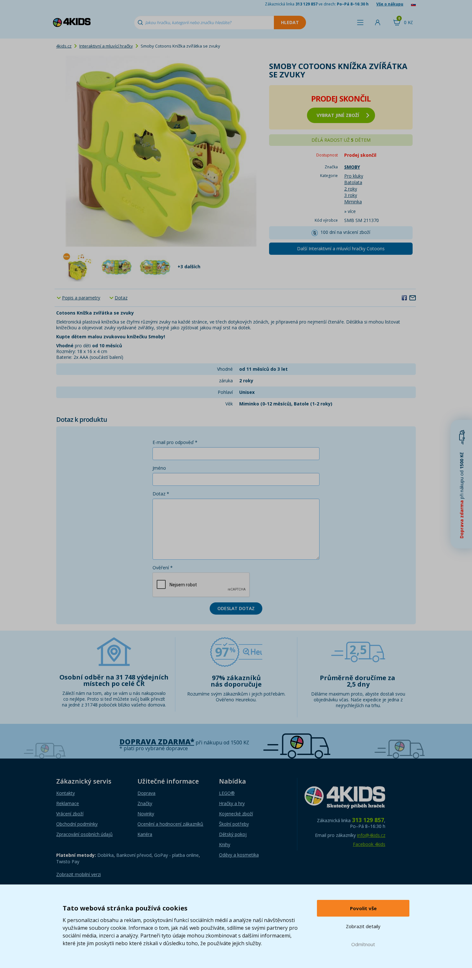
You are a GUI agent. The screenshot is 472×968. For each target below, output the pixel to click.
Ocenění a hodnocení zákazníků (170, 824)
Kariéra (144, 834)
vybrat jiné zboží (338, 115)
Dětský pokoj (233, 834)
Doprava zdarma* (156, 742)
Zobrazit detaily (363, 926)
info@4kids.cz (371, 835)
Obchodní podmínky (77, 824)
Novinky (145, 814)
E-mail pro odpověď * (175, 442)
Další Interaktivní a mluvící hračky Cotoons (341, 248)
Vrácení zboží (69, 814)
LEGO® (227, 793)
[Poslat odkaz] (412, 297)
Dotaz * (161, 494)
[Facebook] (404, 297)
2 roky (350, 189)
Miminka (353, 202)
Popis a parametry (81, 298)
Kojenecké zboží (236, 814)
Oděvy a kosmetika (239, 855)
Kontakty (65, 793)
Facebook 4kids (369, 844)
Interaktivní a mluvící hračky (106, 46)
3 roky (350, 195)
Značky (144, 803)
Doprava (146, 793)
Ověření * (163, 567)
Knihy (224, 844)
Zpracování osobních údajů (84, 834)
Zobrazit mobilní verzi (78, 874)
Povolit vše (363, 908)
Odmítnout (363, 944)
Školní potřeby (234, 824)
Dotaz (121, 298)
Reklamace (67, 803)
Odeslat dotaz (236, 608)
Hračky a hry (232, 803)
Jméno (159, 468)
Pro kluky (353, 176)
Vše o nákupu (389, 4)
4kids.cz (64, 46)
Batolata (353, 182)
